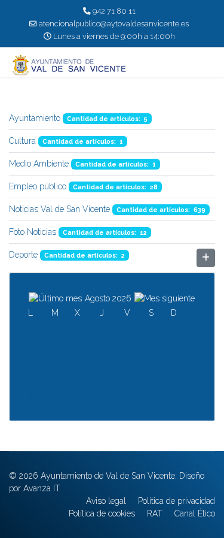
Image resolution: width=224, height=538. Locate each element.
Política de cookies (102, 513)
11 (55, 354)
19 (78, 368)
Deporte (23, 254)
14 (128, 354)
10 (32, 354)
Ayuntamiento (34, 118)
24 (32, 381)
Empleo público (37, 186)
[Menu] (207, 65)
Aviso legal (106, 501)
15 (153, 354)
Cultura (22, 141)
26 (79, 381)
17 (32, 368)
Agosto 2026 (108, 298)
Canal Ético (194, 513)
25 (55, 381)
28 (129, 381)
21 (128, 368)
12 (78, 354)
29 (153, 381)
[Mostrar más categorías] (206, 258)
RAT (154, 513)
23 (175, 368)
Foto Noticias (32, 232)
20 (104, 368)
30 (176, 381)
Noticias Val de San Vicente (59, 209)
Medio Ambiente (39, 163)
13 (104, 354)
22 (153, 368)
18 (55, 368)
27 (104, 381)
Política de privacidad (176, 501)
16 (175, 354)
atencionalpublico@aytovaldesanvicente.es (114, 23)
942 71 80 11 (114, 11)
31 (32, 395)
